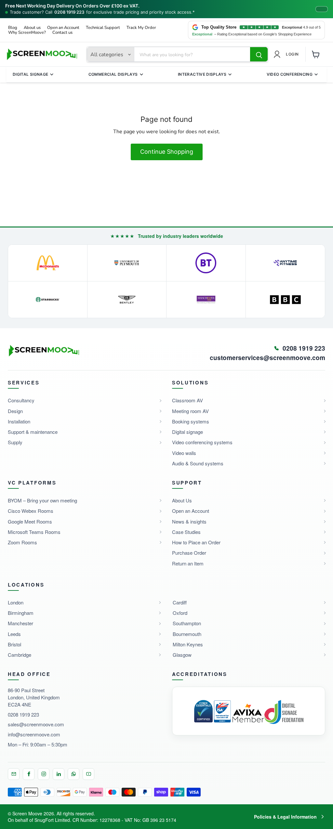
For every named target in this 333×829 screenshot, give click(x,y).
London (15, 602)
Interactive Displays (202, 74)
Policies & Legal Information (285, 816)
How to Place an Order (196, 542)
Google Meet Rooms (30, 521)
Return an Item (188, 563)
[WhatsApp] (73, 774)
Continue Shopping (166, 151)
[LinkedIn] (58, 774)
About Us (182, 500)
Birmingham (20, 612)
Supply (15, 442)
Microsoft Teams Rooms (34, 531)
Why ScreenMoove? (27, 32)
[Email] (14, 774)
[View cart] (316, 54)
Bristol (14, 644)
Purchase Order (189, 552)
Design (15, 411)
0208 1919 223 (69, 12)
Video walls (184, 452)
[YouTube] (88, 774)
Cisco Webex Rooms (30, 510)
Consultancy (21, 400)
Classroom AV (187, 400)
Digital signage (187, 431)
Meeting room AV (190, 411)
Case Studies (186, 531)
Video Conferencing (290, 74)
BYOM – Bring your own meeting (42, 500)
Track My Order (141, 27)
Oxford (180, 612)
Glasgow (182, 654)
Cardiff (180, 602)
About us (32, 27)
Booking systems (190, 421)
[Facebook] (28, 774)
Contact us (62, 32)
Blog (12, 27)
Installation (19, 421)
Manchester (20, 623)
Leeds (14, 633)
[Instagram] (43, 774)
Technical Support (103, 27)
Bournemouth (187, 633)
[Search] (259, 54)
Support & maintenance (33, 431)
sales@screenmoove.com (36, 724)
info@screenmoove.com (34, 734)
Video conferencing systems (202, 442)
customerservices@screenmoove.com (267, 357)
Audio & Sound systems (197, 463)
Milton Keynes (188, 644)
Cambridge (19, 654)
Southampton (187, 623)
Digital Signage (30, 74)
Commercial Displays (113, 74)
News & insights (189, 521)
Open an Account (63, 27)
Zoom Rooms (22, 542)
